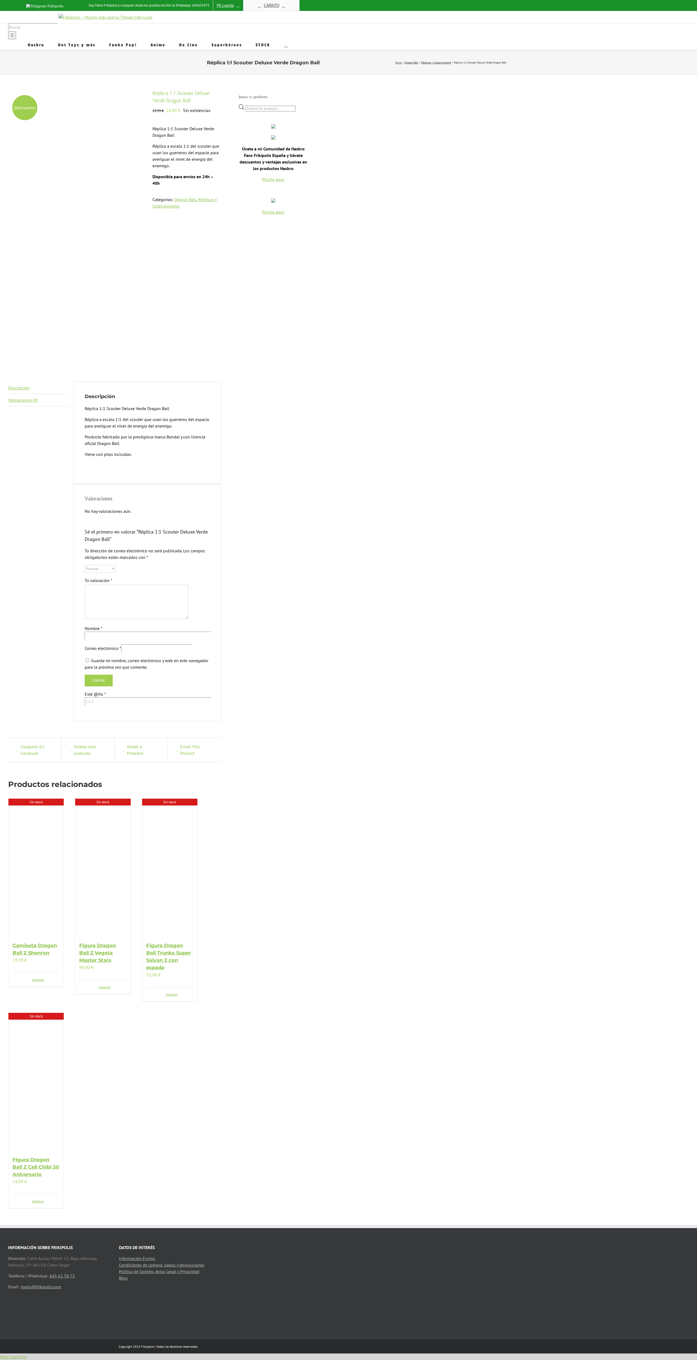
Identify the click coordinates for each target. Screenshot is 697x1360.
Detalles (38, 980)
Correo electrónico (103, 648)
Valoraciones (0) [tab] (23, 400)
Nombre (93, 628)
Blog (123, 1278)
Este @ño (95, 694)
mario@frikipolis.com (41, 1286)
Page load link (13, 1356)
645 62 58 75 (62, 1276)
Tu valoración (98, 580)
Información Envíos (137, 1258)
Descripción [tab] (19, 387)
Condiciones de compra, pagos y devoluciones (161, 1265)
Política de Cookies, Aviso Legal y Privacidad (159, 1271)
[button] (286, 44)
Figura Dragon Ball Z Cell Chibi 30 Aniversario (36, 1167)
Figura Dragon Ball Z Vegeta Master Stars (97, 953)
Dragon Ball (185, 199)
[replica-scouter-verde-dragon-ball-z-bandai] (76, 227)
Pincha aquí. (273, 179)
